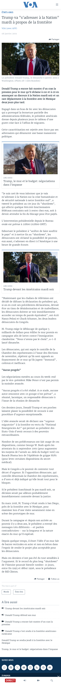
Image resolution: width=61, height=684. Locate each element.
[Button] (54, 39)
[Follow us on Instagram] (30, 667)
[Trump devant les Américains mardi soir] (30, 267)
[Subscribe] (49, 667)
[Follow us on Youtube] (24, 667)
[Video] (38, 680)
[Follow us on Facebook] (11, 667)
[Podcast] (43, 667)
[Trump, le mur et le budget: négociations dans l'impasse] (30, 159)
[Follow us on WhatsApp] (4, 667)
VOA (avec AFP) (9, 28)
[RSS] (37, 667)
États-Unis (7, 12)
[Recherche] (52, 680)
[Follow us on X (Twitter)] (17, 667)
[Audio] (25, 680)
